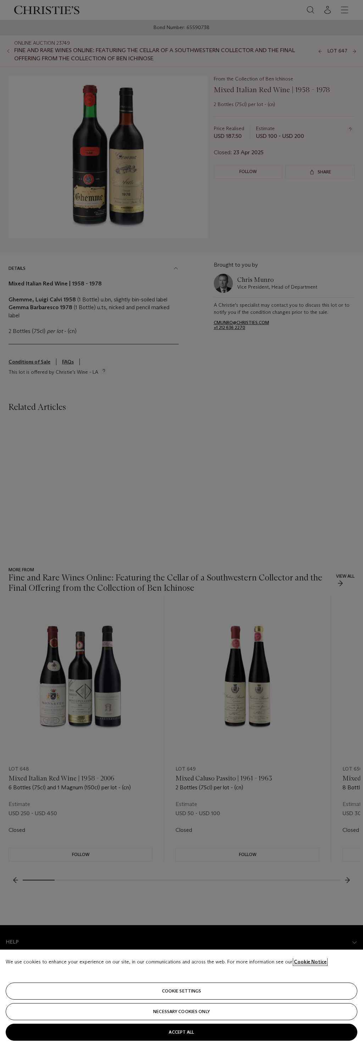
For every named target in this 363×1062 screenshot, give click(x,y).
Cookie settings (181, 991)
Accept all (181, 1032)
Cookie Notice (310, 961)
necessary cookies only (181, 1011)
